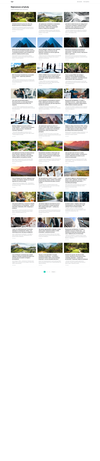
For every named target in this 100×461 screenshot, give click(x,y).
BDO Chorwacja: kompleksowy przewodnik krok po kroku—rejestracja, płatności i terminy (23, 76)
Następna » (54, 271)
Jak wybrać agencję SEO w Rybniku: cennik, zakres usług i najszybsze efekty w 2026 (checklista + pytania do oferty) (50, 231)
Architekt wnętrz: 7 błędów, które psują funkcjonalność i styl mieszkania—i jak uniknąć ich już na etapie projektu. (75, 205)
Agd (12, 1)
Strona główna (86, 1)
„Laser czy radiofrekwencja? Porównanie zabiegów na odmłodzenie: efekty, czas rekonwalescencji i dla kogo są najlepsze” (22, 231)
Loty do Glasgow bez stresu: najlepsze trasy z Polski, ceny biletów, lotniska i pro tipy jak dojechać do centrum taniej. (23, 180)
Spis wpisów (79, 1)
